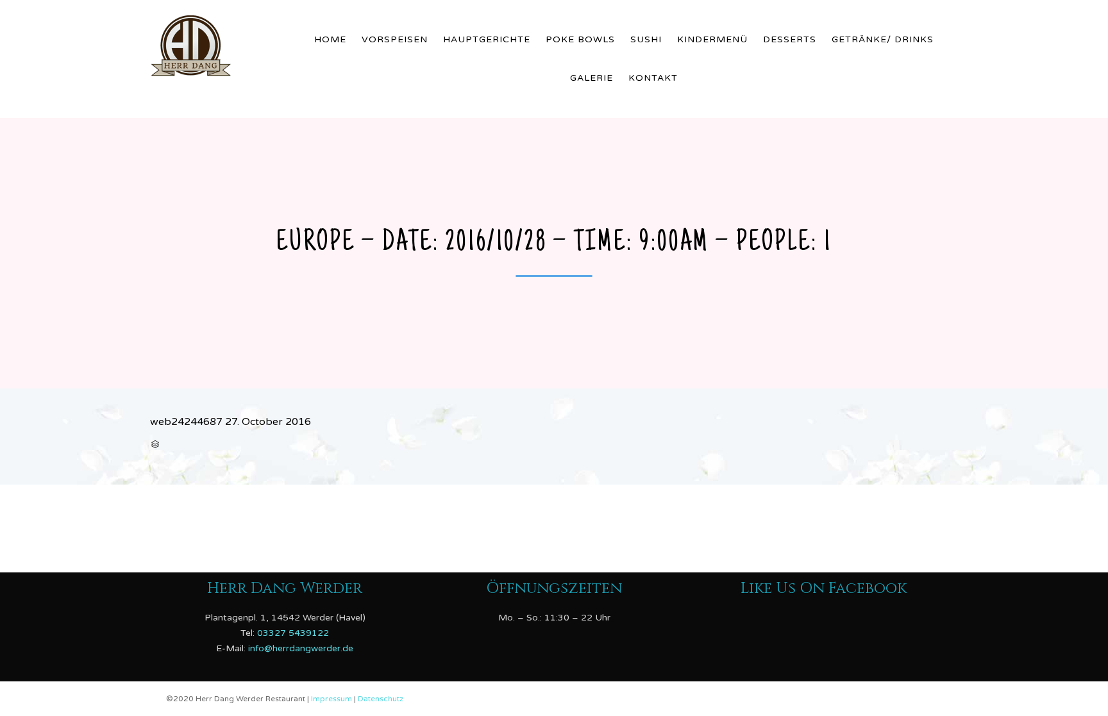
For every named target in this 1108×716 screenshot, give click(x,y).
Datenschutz (380, 698)
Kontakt (653, 77)
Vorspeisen (395, 39)
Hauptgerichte (486, 39)
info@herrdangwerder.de (300, 647)
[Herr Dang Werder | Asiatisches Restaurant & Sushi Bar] (221, 43)
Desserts (789, 39)
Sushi (646, 39)
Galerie (591, 77)
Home (330, 39)
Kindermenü (712, 39)
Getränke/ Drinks (883, 39)
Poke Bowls (580, 39)
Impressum (332, 698)
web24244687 (186, 421)
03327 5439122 (293, 632)
